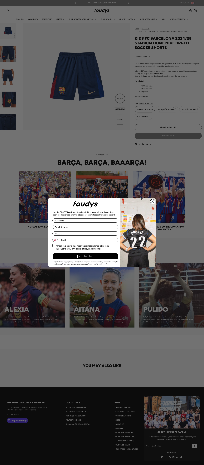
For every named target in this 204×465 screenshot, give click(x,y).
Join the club (85, 256)
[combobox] (56, 240)
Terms (100, 264)
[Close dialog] (152, 201)
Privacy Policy (93, 264)
